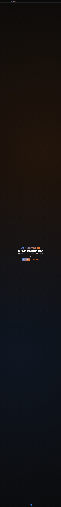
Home (36, 1)
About (38, 1)
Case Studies (45, 1)
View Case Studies (35, 259)
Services (41, 1)
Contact (49, 1)
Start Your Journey (26, 259)
